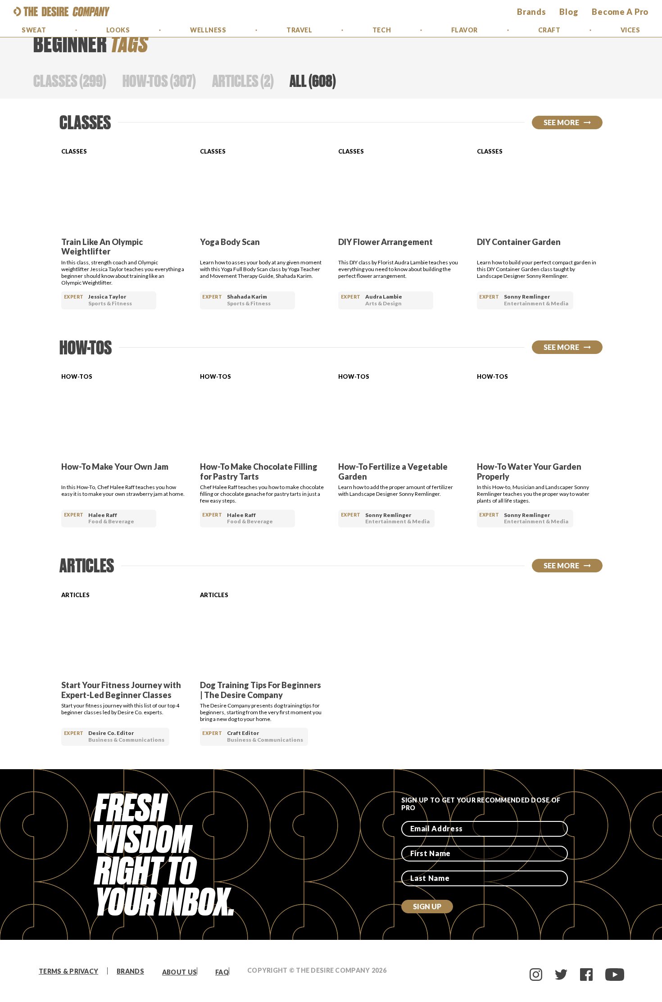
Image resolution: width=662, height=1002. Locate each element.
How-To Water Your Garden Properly (529, 471)
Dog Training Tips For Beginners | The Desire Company (260, 690)
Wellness (208, 30)
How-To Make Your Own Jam (114, 467)
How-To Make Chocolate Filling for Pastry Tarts (258, 471)
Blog (568, 12)
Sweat (34, 30)
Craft (549, 30)
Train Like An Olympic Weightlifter (102, 247)
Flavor (464, 30)
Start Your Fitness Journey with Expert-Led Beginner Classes (121, 690)
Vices (630, 30)
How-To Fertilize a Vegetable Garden (393, 471)
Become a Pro (620, 12)
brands (531, 12)
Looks (118, 30)
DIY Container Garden (519, 242)
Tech (381, 30)
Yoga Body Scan (230, 242)
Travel (299, 30)
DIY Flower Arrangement (385, 242)
